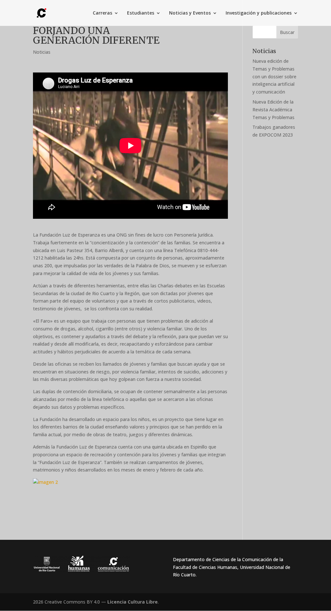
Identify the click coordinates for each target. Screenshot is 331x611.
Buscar (287, 32)
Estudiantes (140, 13)
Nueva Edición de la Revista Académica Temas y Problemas (273, 109)
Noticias (41, 52)
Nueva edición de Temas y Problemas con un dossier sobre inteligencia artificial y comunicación (274, 76)
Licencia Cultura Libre (132, 602)
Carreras (102, 13)
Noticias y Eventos (190, 13)
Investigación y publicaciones (259, 13)
